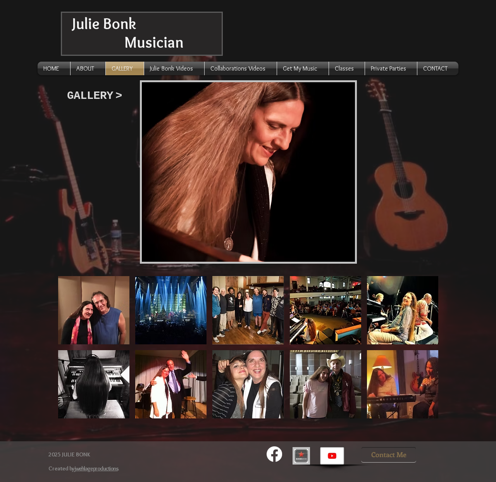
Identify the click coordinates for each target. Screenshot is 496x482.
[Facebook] (274, 454)
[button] (248, 172)
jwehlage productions (96, 468)
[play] (336, 255)
